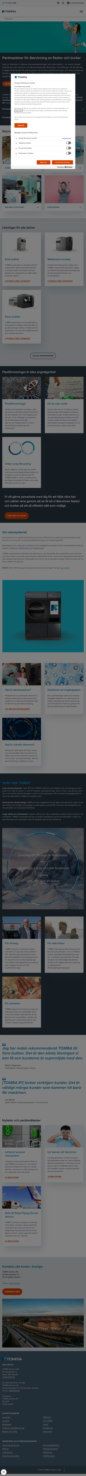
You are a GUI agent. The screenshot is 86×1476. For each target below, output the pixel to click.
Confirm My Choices (62, 162)
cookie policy (18, 111)
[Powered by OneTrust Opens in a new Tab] (65, 167)
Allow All (21, 125)
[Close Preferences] (3, 1472)
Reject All (43, 162)
